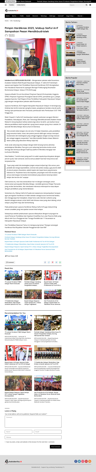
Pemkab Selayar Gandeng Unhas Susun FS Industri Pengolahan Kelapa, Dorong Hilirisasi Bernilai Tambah (57, 1)
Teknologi (44, 16)
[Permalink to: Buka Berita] (6, 35)
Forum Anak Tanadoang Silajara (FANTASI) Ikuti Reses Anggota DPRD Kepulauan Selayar (82, 92)
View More (77, 69)
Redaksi (11, 5)
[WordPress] (79, 461)
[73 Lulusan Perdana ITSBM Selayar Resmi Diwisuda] (13, 275)
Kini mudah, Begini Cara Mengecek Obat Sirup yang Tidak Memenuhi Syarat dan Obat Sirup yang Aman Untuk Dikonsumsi (83, 134)
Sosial (28, 16)
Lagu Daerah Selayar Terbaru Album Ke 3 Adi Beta (83, 117)
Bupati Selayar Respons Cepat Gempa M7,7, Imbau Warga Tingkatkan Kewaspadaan (31, 247)
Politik (22, 16)
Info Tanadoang (9, 25)
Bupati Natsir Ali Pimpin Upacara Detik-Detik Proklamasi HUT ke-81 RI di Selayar (29, 241)
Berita (14, 16)
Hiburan (80, 16)
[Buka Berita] (13, 10)
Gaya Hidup (70, 16)
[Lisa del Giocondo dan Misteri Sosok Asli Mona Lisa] (70, 143)
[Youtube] (86, 461)
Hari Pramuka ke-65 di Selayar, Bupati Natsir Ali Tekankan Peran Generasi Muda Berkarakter (30, 250)
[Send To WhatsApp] (60, 262)
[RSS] (89, 461)
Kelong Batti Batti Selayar (81, 126)
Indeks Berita (21, 5)
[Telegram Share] (56, 262)
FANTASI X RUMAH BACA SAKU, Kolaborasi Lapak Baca (82, 83)
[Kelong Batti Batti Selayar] (70, 126)
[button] (86, 4)
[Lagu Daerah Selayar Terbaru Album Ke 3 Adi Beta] (70, 118)
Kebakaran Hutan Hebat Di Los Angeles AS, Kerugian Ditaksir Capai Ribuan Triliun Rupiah (83, 160)
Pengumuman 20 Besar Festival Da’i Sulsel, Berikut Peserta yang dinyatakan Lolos (82, 151)
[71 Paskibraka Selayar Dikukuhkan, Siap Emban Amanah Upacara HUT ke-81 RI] (13, 294)
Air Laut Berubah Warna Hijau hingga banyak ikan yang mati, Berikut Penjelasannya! (82, 100)
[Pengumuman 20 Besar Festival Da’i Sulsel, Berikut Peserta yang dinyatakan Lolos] (70, 152)
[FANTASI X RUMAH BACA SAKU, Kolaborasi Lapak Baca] (70, 84)
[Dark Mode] (90, 5)
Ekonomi (35, 16)
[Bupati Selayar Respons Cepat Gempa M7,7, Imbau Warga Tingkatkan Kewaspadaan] (33, 294)
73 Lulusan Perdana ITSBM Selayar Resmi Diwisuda (20, 234)
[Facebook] (75, 461)
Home (8, 16)
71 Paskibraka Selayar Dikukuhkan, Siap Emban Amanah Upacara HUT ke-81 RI (29, 244)
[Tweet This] (48, 262)
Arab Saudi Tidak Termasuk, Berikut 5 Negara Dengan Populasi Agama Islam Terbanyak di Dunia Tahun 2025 (82, 109)
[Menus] (6, 5)
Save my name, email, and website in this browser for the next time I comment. (30, 442)
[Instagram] (82, 461)
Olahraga (52, 16)
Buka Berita (12, 35)
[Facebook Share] (45, 262)
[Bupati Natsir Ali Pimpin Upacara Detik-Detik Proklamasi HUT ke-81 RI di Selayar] (53, 275)
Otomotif (61, 16)
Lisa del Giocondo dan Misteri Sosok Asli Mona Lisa (82, 143)
